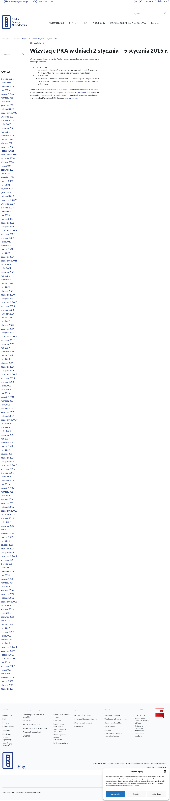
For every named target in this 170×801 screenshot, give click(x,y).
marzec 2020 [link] (7, 317)
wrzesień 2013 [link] (8, 605)
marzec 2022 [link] (7, 249)
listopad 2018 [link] (7, 370)
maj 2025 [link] (5, 132)
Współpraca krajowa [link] (112, 715)
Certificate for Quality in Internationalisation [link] (113, 735)
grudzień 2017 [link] (8, 412)
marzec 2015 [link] (7, 537)
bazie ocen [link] (72, 98)
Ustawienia (156, 794)
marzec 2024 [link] (7, 181)
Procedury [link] (26, 721)
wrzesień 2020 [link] (8, 306)
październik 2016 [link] (9, 465)
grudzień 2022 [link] (8, 222)
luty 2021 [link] (5, 287)
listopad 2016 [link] (7, 461)
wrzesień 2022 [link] (8, 234)
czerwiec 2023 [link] (8, 211)
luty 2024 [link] (5, 185)
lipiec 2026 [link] (6, 82)
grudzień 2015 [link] (8, 503)
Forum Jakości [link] (110, 727)
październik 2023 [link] (9, 200)
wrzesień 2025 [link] (8, 116)
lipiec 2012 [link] (6, 635)
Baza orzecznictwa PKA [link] (31, 724)
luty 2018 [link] (5, 404)
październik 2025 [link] (9, 113)
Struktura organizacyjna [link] (7, 738)
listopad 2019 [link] (7, 332)
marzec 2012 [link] (7, 639)
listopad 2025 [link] (7, 109)
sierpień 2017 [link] (7, 427)
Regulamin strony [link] (99, 763)
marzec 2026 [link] (7, 97)
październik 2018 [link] (9, 374)
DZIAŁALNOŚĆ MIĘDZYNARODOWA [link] (128, 23)
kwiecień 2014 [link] (7, 579)
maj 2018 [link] (5, 393)
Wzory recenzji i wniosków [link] (83, 723)
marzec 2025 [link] (7, 139)
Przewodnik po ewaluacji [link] (32, 732)
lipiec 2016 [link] (6, 476)
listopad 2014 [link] (7, 552)
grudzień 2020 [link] (8, 294)
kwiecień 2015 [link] (7, 533)
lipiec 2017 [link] (6, 431)
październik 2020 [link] (9, 302)
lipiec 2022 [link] (6, 241)
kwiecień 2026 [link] (7, 94)
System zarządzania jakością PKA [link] (35, 728)
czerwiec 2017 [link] (8, 435)
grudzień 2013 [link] (8, 594)
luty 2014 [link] (5, 586)
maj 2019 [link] (5, 347)
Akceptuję (115, 794)
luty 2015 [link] (5, 541)
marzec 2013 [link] (7, 624)
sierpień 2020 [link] (7, 310)
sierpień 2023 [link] (7, 207)
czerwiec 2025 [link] (8, 128)
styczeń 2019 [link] (7, 363)
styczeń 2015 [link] (7, 544)
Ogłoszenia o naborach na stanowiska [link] (140, 728)
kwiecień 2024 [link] (7, 177)
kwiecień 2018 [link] (7, 397)
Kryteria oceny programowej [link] (59, 725)
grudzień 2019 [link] (8, 329)
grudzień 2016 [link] (8, 457)
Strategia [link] (5, 723)
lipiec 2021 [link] (6, 268)
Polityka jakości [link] (8, 727)
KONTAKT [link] (156, 23)
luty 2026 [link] (5, 101)
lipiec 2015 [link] (6, 522)
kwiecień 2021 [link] (7, 279)
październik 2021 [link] (9, 260)
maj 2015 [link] (5, 529)
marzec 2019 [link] (7, 355)
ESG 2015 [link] (26, 736)
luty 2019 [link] (5, 359)
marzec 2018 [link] (7, 401)
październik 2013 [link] (9, 601)
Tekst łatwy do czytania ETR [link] (156, 767)
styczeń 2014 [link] (7, 590)
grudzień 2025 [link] (8, 105)
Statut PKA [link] (6, 730)
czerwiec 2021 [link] (8, 272)
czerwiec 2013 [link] (8, 617)
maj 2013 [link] (5, 620)
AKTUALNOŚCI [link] (56, 23)
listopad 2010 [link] (7, 654)
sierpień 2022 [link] (7, 238)
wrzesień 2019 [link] (8, 340)
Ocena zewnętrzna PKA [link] (113, 723)
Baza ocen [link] (57, 721)
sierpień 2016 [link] (7, 473)
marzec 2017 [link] (7, 446)
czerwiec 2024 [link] (8, 169)
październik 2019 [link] (9, 336)
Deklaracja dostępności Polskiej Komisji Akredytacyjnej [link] (146, 763)
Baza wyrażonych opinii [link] (82, 715)
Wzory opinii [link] (78, 727)
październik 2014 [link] (9, 556)
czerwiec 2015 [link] (8, 526)
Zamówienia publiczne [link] (139, 735)
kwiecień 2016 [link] (7, 488)
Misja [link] (4, 719)
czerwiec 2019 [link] (8, 344)
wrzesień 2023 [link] (8, 203)
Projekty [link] (108, 730)
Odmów (136, 794)
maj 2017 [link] (5, 438)
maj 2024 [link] (5, 173)
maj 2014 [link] (5, 575)
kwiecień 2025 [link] (7, 135)
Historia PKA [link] (7, 715)
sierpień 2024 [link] (7, 162)
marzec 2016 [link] (7, 491)
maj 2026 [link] (5, 90)
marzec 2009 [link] (7, 681)
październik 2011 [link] (9, 647)
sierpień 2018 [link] (7, 382)
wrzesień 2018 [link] (8, 378)
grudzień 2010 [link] (8, 651)
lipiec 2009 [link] (6, 670)
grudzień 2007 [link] (8, 688)
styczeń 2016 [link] (7, 499)
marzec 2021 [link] (7, 283)
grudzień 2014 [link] (8, 548)
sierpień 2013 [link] (7, 609)
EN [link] (151, 1)
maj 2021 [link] (5, 276)
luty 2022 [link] (5, 253)
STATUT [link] (73, 23)
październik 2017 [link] (9, 420)
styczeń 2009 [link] (7, 685)
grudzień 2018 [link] (8, 366)
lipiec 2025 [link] (6, 124)
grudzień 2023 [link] (8, 192)
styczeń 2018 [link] (7, 408)
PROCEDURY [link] (98, 23)
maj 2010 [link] (5, 662)
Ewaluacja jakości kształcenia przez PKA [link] (33, 716)
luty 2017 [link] (5, 450)
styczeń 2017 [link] (7, 454)
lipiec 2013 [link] (6, 613)
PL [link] (147, 1)
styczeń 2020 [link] (7, 325)
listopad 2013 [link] (7, 598)
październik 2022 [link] (9, 230)
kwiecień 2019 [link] (7, 351)
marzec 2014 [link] (7, 582)
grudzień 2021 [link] (8, 257)
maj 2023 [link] (5, 215)
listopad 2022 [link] (7, 226)
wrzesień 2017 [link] (8, 423)
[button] (165, 771)
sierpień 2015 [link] (7, 518)
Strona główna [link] (6, 39)
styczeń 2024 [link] (7, 188)
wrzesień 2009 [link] (8, 666)
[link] (160, 1)
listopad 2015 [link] (7, 507)
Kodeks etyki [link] (7, 734)
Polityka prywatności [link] (116, 763)
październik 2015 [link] (9, 510)
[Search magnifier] (165, 13)
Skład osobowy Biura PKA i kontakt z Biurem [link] (142, 720)
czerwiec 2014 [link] (8, 571)
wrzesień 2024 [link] (8, 158)
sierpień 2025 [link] (7, 120)
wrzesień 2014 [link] (8, 560)
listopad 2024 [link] (7, 150)
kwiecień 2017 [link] (7, 442)
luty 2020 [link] (5, 321)
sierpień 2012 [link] (7, 632)
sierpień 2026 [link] (7, 79)
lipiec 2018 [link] (6, 385)
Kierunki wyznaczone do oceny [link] (61, 716)
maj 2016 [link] (5, 484)
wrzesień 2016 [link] (8, 469)
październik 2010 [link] (9, 658)
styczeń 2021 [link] (7, 291)
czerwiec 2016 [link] (8, 480)
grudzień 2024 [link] (8, 147)
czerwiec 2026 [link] (8, 86)
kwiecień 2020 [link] (7, 313)
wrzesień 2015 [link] (8, 514)
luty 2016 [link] (5, 495)
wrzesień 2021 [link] (8, 264)
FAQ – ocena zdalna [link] (61, 743)
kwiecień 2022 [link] (7, 245)
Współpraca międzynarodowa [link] (116, 719)
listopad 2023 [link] (7, 196)
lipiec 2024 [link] (6, 166)
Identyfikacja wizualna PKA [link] (7, 744)
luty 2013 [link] (5, 628)
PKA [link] (85, 23)
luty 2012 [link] (5, 643)
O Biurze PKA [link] (140, 715)
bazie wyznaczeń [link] (82, 92)
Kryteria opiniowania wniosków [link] (85, 719)
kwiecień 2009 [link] (7, 677)
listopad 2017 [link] (7, 416)
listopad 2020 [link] (7, 298)
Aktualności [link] (16, 39)
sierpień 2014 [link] (7, 563)
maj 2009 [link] (5, 673)
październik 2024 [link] (9, 154)
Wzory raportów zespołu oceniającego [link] (60, 737)
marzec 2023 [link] (7, 219)
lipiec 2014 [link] (6, 567)
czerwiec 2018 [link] (8, 389)
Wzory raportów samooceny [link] (60, 730)
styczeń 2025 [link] (7, 143)
